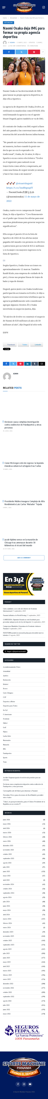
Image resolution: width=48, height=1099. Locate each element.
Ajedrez (5, 676)
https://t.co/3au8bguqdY (19, 187)
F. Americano (7, 714)
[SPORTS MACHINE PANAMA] (24, 7)
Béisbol (5, 684)
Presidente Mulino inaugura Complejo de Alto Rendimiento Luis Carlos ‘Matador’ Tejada (25, 502)
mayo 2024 (6, 910)
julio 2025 (6, 867)
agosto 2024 (7, 897)
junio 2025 (6, 871)
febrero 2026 (7, 837)
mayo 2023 (6, 962)
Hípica (5, 732)
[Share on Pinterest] (34, 52)
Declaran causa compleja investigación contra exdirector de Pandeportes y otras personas (23, 424)
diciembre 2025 (8, 845)
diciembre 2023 (8, 932)
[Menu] (3, 7)
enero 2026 (7, 841)
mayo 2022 (6, 1014)
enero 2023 (7, 979)
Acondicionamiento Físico (11, 667)
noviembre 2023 (8, 936)
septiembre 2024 (8, 893)
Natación (6, 745)
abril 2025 (6, 880)
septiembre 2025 (8, 858)
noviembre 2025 (8, 850)
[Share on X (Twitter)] (21, 52)
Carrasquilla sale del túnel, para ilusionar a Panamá (20, 791)
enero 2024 (7, 927)
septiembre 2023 (8, 945)
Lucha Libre (7, 736)
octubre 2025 (7, 854)
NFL (4, 749)
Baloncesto (7, 680)
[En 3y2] (24, 584)
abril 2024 (6, 915)
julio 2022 (6, 1005)
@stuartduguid (24, 183)
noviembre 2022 (8, 988)
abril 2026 (6, 828)
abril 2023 (6, 966)
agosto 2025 (7, 863)
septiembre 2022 (8, 996)
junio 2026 (6, 820)
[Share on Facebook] (9, 52)
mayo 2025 (6, 876)
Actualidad (8, 22)
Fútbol (5, 723)
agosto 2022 (7, 1001)
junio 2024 (6, 906)
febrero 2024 (7, 923)
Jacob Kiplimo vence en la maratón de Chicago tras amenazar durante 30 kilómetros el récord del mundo (21, 542)
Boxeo (5, 688)
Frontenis (6, 719)
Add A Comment (24, 558)
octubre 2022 (7, 992)
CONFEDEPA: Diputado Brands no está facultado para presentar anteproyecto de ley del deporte (21, 621)
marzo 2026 (7, 832)
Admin (12, 42)
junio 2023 (6, 958)
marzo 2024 (7, 919)
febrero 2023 (7, 975)
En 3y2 (5, 710)
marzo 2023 (7, 971)
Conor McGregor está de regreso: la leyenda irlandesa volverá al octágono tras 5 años (24, 464)
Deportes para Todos (10, 706)
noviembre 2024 (8, 884)
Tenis (5, 762)
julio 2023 (6, 953)
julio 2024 (6, 902)
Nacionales (7, 740)
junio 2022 (6, 1009)
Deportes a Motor (9, 701)
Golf (4, 727)
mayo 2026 (6, 824)
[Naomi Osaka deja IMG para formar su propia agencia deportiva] (24, 71)
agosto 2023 (7, 949)
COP (4, 697)
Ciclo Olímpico (8, 693)
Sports (5, 758)
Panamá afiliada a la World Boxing (14, 615)
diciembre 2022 (8, 984)
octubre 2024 (7, 889)
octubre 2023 (7, 940)
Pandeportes (7, 753)
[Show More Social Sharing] (43, 52)
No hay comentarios (18, 46)
